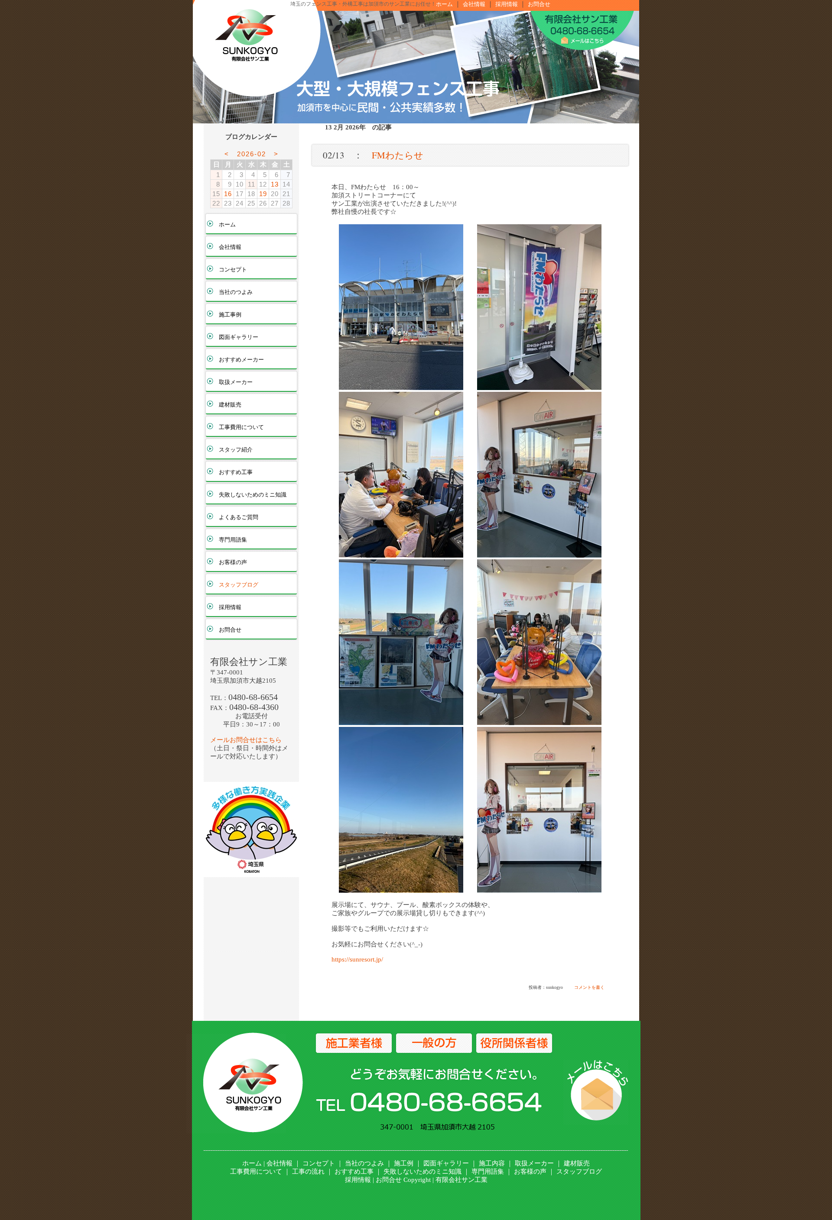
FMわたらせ (397, 155)
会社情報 (474, 4)
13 (275, 184)
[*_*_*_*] (251, 873)
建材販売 (230, 404)
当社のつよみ (236, 292)
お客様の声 (233, 562)
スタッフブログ (238, 584)
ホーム (444, 4)
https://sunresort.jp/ (357, 959)
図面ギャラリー (238, 337)
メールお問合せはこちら (246, 739)
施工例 (403, 1163)
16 (228, 193)
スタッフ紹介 (236, 449)
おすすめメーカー (241, 359)
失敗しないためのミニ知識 (252, 494)
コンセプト (233, 269)
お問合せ (539, 4)
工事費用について (241, 427)
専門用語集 (233, 539)
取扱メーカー (236, 382)
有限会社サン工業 (462, 1179)
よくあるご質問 (238, 517)
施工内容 (492, 1163)
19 (263, 193)
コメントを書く (589, 987)
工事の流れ (308, 1171)
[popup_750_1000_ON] (401, 386)
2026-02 (251, 154)
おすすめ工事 (236, 472)
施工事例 (230, 314)
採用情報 (506, 4)
